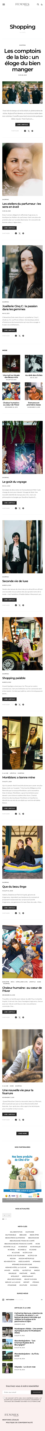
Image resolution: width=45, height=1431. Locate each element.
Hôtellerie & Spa (22, 982)
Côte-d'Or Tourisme (16, 1255)
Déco (12, 982)
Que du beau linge (14, 886)
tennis (36, 1282)
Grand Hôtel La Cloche (16, 1267)
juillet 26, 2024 (19, 1347)
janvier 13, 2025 (19, 1324)
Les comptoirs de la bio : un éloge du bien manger (22, 60)
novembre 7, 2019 (8, 1097)
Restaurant (28, 1276)
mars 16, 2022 (6, 585)
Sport (26, 1282)
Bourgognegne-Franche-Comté (18, 1244)
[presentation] (4, 1215)
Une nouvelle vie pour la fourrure (17, 1092)
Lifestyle (13, 773)
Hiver (7, 1270)
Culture (16, 1252)
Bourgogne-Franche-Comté (22, 1241)
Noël (33, 1273)
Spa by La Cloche (13, 1282)
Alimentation (16, 1232)
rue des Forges (14, 1279)
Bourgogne (34, 1238)
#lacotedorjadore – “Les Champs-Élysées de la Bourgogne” (24, 1343)
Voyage (34, 1285)
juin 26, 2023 (6, 211)
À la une (5, 773)
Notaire (24, 1273)
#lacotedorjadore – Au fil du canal (26, 1355)
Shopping (22, 45)
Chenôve (23, 1247)
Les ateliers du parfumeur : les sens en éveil (21, 205)
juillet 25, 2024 (11, 379)
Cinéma (12, 1250)
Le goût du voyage (14, 481)
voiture (23, 1285)
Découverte (25, 1261)
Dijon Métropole (27, 1258)
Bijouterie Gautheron (15, 1238)
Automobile (11, 1235)
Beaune (23, 1235)
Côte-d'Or (28, 1252)
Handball (34, 1267)
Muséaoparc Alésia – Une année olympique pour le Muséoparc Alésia (28, 1331)
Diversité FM (10, 1261)
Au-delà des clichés (33, 375)
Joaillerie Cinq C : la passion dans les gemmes (19, 307)
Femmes (37, 1261)
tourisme (12, 1285)
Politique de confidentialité (19, 1422)
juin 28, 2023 (22, 75)
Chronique (35, 1247)
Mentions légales (10, 1420)
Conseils (22, 1250)
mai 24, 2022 (6, 486)
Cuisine (33, 1250)
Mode (39, 982)
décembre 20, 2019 (11, 407)
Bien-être (5, 982)
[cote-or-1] (22, 1177)
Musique (12, 1273)
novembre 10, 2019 (33, 407)
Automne (30, 1232)
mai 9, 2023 (5, 313)
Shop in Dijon (31, 1279)
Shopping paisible (13, 678)
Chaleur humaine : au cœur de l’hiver (11, 404)
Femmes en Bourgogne (22, 1264)
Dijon (13, 1258)
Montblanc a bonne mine (18, 777)
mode (37, 1270)
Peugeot (15, 1276)
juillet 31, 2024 (19, 1335)
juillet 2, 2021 (7, 781)
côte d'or (33, 1255)
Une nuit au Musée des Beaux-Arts (11, 376)
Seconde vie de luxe (15, 581)
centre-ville (9, 1247)
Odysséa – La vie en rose (25, 1367)
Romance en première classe (34, 404)
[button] (42, 4)
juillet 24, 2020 (7, 891)
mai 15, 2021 (34, 377)
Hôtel (16, 1270)
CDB (38, 1244)
